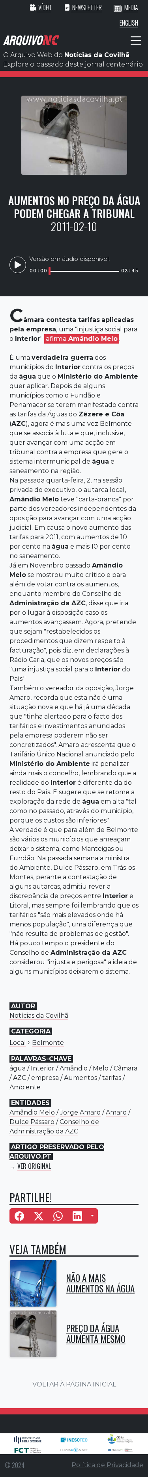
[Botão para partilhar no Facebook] (19, 1216)
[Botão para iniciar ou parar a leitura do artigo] (17, 265)
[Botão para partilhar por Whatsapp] (58, 1216)
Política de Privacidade (107, 1465)
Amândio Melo (32, 1112)
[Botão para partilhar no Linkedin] (77, 1216)
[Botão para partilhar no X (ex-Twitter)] (39, 1216)
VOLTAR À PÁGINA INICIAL (74, 1384)
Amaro (116, 1112)
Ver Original (34, 1166)
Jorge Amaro (80, 1112)
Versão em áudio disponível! (69, 258)
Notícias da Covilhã (38, 1015)
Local (17, 1042)
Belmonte (48, 1042)
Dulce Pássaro (31, 1122)
